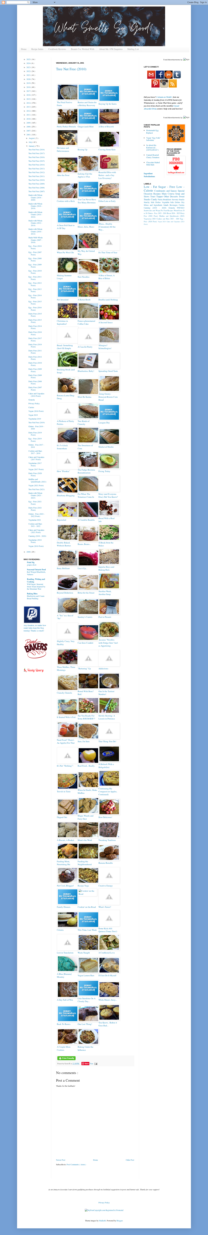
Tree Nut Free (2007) (36, 191)
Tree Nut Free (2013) (36, 168)
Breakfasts (167, 199)
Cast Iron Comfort (85, 642)
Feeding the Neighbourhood (85, 863)
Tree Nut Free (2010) (71, 69)
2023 (28, 67)
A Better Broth (84, 299)
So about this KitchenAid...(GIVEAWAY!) (152, 147)
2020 (28, 79)
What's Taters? (104, 906)
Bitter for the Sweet (86, 592)
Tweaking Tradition (107, 840)
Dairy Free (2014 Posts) (35, 327)
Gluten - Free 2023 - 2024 (157, 213)
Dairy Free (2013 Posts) (35, 320)
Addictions (103, 668)
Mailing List (133, 49)
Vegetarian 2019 (34, 418)
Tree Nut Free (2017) (36, 153)
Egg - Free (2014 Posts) (35, 296)
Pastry (160, 199)
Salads (166, 205)
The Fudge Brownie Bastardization (86, 471)
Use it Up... (82, 568)
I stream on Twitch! (164, 97)
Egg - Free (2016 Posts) (35, 308)
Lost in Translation (65, 952)
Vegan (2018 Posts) (36, 546)
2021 (28, 75)
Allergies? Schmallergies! (104, 347)
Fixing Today (104, 471)
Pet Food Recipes (167, 210)
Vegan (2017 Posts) (36, 469)
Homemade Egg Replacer (152, 131)
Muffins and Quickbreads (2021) (37, 480)
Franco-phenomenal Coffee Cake (86, 322)
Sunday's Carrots (85, 616)
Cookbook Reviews (57, 49)
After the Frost (63, 175)
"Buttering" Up (84, 668)
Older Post (130, 1160)
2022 (28, 71)
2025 (28, 59)
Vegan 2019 (33, 415)
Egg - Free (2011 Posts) (35, 277)
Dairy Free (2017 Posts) (35, 339)
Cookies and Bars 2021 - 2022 (35, 524)
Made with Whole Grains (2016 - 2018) (35, 206)
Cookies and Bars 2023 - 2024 (167, 219)
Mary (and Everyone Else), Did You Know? (108, 495)
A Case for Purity (85, 346)
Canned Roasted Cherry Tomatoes (152, 156)
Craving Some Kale (107, 149)
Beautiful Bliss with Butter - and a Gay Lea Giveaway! (107, 175)
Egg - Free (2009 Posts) (35, 265)
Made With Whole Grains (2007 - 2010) (35, 239)
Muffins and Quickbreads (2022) (171, 216)
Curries (31, 407)
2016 (28, 95)
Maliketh (102, 1220)
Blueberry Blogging (66, 495)
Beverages (174, 205)
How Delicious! (105, 817)
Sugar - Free (166, 187)
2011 (28, 114)
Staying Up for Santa (107, 103)
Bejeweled (61, 519)
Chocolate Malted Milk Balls (153, 163)
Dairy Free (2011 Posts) (35, 351)
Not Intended (62, 299)
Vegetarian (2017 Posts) (35, 464)
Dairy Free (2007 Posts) (35, 388)
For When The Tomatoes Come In (86, 495)
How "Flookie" (63, 471)
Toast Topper (156, 196)
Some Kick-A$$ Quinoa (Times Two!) (107, 930)
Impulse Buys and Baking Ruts (106, 568)
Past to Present (104, 616)
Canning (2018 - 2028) (37, 536)
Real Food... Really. (86, 765)
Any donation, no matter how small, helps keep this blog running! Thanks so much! (35, 628)
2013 (28, 106)
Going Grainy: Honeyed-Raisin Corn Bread (108, 396)
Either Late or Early (107, 201)
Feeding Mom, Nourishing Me (63, 863)
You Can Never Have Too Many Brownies (87, 201)
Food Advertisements (171, 60)
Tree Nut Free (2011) (36, 176)
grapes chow (31, 565)
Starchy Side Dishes (152, 202)
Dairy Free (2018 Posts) (35, 345)
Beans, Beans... (84, 544)
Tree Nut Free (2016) (36, 157)
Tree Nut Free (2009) (36, 183)
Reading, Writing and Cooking (36, 580)
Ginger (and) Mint (86, 126)
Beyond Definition (65, 592)
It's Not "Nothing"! (65, 765)
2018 (28, 87)
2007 (28, 130)
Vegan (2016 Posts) (36, 411)
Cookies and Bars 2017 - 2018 (35, 452)
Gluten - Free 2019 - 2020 (36, 427)
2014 (28, 102)
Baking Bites (32, 593)
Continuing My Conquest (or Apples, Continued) (107, 791)
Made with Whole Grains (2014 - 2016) (35, 214)
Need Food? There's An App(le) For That (66, 741)
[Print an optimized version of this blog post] (66, 1059)
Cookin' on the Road (87, 906)
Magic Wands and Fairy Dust (85, 817)
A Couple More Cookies (64, 1048)
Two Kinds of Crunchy (83, 422)
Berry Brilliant (63, 568)
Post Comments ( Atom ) (76, 1164)
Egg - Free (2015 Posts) (35, 302)
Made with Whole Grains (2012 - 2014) (35, 223)
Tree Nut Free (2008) (36, 187)
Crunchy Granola (64, 692)
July (30, 142)
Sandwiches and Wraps (152, 210)
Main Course (168, 193)
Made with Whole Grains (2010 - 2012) (35, 231)
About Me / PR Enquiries (111, 49)
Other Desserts (171, 196)
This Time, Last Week (87, 929)
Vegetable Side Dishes (171, 202)
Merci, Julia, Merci (86, 226)
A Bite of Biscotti (106, 126)
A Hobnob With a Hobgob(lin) (106, 766)
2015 (28, 99)
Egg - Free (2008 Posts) (35, 259)
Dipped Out (62, 817)
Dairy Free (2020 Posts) (35, 474)
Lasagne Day (104, 422)
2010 (28, 118)
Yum (91, 1063)
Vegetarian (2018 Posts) (35, 541)
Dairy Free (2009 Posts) (35, 370)
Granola (31, 399)
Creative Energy (105, 885)
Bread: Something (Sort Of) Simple (65, 347)
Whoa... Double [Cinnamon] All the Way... (107, 226)
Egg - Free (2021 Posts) (35, 502)
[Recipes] (34, 672)
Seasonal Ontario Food (36, 569)
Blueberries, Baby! (86, 371)
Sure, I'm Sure (84, 741)
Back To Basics (63, 1024)
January (32, 146)
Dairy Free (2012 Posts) (35, 357)
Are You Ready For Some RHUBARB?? (86, 717)
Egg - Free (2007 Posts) (35, 253)
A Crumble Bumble (86, 519)
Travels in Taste (64, 791)
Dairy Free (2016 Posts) (35, 333)
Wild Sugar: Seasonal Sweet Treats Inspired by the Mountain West (36, 586)
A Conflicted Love (106, 952)
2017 (28, 91)
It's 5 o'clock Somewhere (62, 447)
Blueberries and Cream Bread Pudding (35, 597)
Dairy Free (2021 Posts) (35, 508)
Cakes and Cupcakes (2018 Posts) (36, 394)
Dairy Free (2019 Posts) (35, 433)
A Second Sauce (105, 322)
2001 (28, 134)
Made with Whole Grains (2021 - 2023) (35, 495)
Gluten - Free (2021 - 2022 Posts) (36, 515)
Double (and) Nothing (108, 299)
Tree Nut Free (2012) (36, 172)
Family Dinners (63, 906)
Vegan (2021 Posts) (36, 485)
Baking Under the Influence (85, 1048)
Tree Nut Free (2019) (36, 422)
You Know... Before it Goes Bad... (107, 1024)
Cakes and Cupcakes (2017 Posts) (36, 458)
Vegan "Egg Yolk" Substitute (153, 138)
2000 (28, 551)
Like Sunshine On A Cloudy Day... (86, 1000)
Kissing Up (82, 149)
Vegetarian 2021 (34, 520)
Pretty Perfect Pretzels (66, 126)
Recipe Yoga (83, 885)
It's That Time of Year (107, 252)
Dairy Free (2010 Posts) (35, 363)
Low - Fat (150, 187)
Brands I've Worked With (82, 49)
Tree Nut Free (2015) (36, 161)
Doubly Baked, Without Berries (64, 544)
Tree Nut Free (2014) (36, 164)
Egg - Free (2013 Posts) (35, 290)
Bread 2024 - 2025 (173, 213)
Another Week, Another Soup (104, 593)
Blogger (120, 1220)
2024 (28, 63)
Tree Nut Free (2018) (36, 149)
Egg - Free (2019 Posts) (35, 439)
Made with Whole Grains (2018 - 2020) (35, 197)
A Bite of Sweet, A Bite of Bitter (106, 277)
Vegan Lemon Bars (86, 975)
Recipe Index (37, 49)
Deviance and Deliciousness (63, 149)
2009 (28, 122)
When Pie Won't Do (65, 252)
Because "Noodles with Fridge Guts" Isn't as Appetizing (108, 642)
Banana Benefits (105, 862)
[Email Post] (95, 1063)
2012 (28, 110)
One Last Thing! (85, 1024)
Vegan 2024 (162, 222)
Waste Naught (84, 952)
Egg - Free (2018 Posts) (35, 247)
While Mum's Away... (107, 999)
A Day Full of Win (65, 999)
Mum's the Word (85, 840)
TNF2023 (180, 207)
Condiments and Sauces (165, 190)
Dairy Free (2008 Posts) (35, 382)
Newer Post (60, 1160)
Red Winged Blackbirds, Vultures (36, 573)
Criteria (60, 929)
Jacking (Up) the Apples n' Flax (85, 175)
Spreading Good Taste (108, 371)
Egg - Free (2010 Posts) (35, 271)
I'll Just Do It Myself (107, 975)
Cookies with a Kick (66, 201)
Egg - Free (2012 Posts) (35, 284)
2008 (28, 126)
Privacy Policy (34, 403)
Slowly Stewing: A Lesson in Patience (106, 717)
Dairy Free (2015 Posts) (35, 314)
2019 (28, 83)
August (32, 138)
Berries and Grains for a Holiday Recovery (87, 104)
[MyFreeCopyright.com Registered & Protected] (104, 1210)
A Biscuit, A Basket (65, 840)
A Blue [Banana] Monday (64, 975)
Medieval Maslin (106, 446)
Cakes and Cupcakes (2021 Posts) (36, 531)
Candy (154, 199)
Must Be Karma (84, 396)
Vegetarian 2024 (150, 219)
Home (23, 49)
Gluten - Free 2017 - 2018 (36, 445)
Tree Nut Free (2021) (36, 489)
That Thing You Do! (107, 741)
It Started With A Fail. (66, 717)
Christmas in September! (62, 322)
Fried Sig (30, 562)
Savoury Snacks (178, 199)
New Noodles (83, 276)
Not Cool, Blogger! (65, 885)
